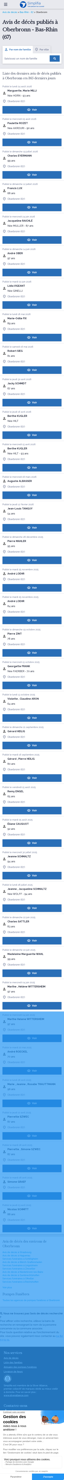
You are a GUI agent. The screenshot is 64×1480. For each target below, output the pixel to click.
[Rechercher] (55, 58)
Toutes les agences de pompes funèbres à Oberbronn (31, 1300)
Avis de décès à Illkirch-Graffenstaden (22, 1262)
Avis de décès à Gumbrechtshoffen (20, 1275)
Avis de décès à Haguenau (16, 1255)
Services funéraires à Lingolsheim (20, 1265)
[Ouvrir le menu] (5, 4)
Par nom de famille (20, 49)
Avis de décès (9, 12)
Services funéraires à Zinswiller (18, 1268)
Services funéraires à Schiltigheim (20, 1259)
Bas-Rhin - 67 (26, 12)
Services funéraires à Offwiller (18, 1278)
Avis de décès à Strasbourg (16, 1252)
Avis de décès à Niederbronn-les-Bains (22, 1272)
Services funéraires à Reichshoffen (20, 1282)
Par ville (44, 49)
